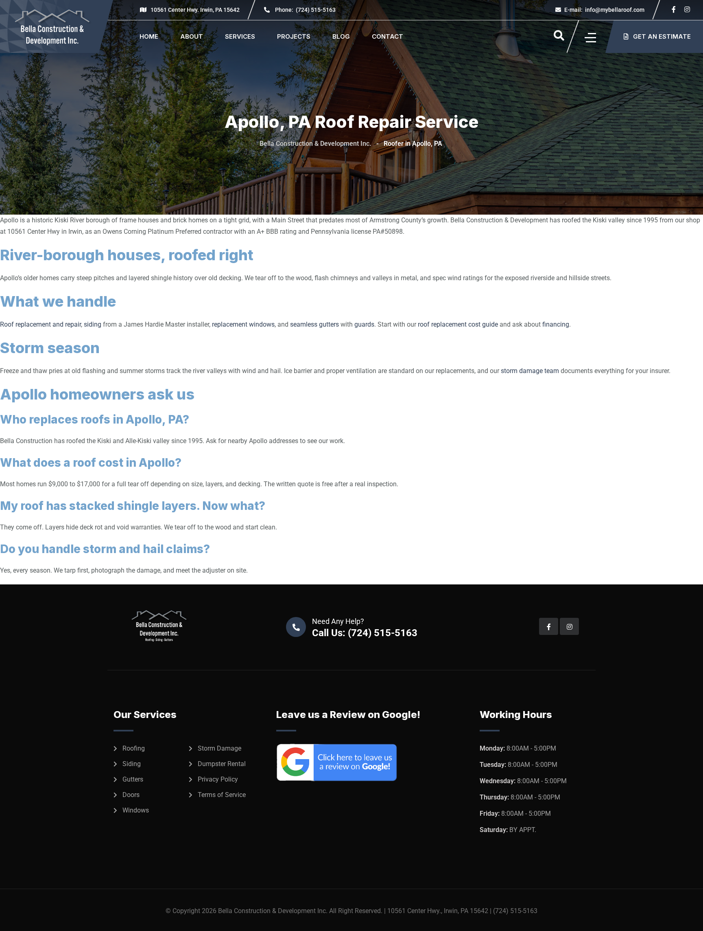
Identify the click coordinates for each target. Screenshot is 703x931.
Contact (387, 36)
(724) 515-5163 (305, 10)
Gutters (132, 779)
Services (240, 36)
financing (555, 324)
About (191, 36)
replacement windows (243, 324)
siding (92, 324)
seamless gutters (314, 324)
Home (149, 36)
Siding (131, 764)
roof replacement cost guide (458, 324)
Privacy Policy (218, 779)
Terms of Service (222, 795)
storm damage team (530, 371)
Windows (135, 810)
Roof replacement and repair (40, 324)
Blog (341, 36)
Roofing (133, 748)
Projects (293, 36)
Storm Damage (219, 748)
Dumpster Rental (222, 764)
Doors (131, 795)
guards (364, 324)
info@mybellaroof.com (604, 10)
